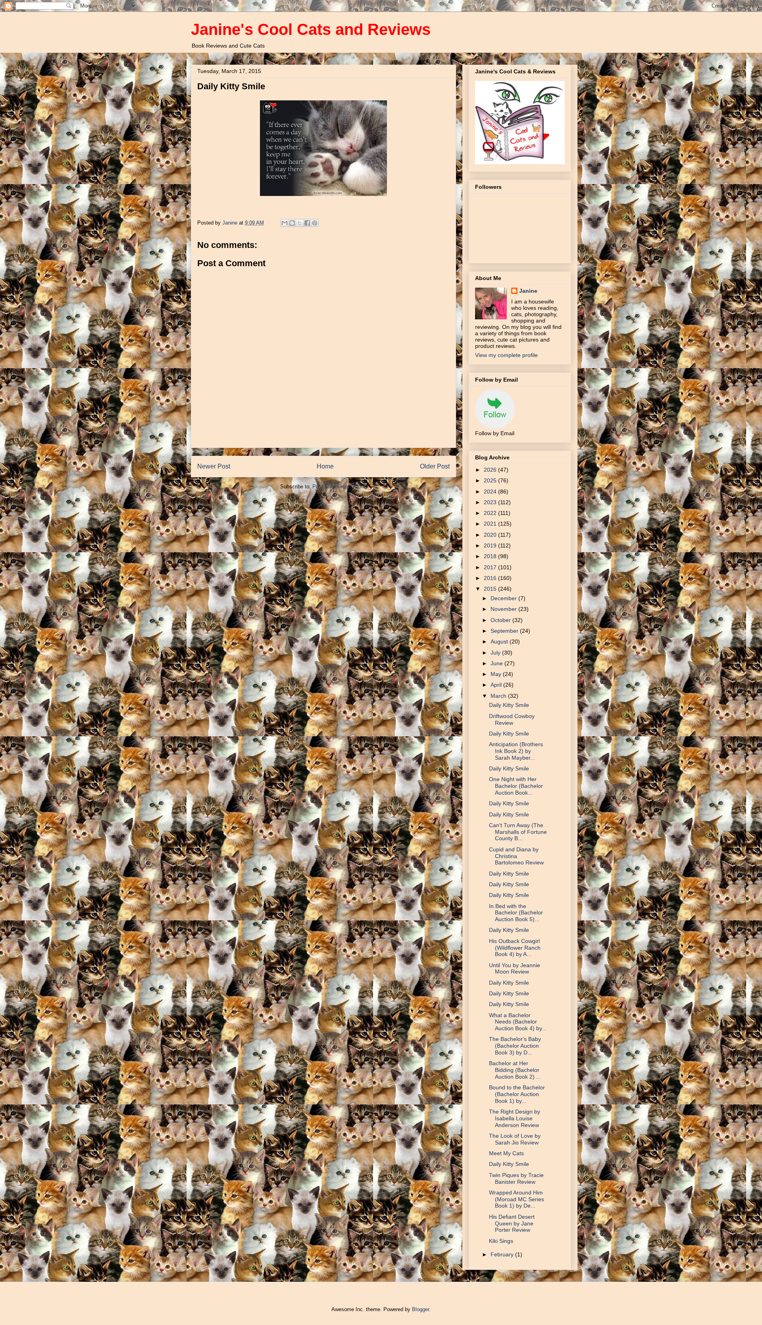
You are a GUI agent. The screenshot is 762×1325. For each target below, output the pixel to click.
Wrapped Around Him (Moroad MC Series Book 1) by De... (516, 1199)
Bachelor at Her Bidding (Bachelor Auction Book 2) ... (515, 1070)
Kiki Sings (501, 1241)
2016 (491, 578)
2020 (491, 535)
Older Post (435, 466)
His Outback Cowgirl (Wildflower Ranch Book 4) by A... (515, 948)
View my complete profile (506, 355)
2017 (491, 567)
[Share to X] (300, 223)
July (496, 652)
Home (325, 466)
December (504, 598)
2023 (491, 502)
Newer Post (213, 466)
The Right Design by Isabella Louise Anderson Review (514, 1118)
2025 (491, 480)
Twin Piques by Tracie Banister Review (516, 1178)
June (497, 663)
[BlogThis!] (292, 223)
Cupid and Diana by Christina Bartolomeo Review (516, 856)
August (500, 641)
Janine (528, 291)
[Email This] (285, 223)
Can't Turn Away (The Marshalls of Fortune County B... (518, 832)
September (505, 631)
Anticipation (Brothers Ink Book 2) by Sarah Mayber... (516, 751)
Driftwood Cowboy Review (512, 719)
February (503, 1254)
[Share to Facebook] (307, 223)
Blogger (420, 1309)
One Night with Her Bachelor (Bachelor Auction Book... (516, 786)
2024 (491, 491)
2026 (491, 470)
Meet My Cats (506, 1153)
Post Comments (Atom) (339, 487)
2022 (491, 513)
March (499, 696)
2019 (491, 545)
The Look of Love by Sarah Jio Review (515, 1139)
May (497, 674)
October (501, 620)
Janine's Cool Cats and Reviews (311, 29)
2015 (491, 589)
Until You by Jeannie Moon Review (514, 968)
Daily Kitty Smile (509, 705)
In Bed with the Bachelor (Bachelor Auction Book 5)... (516, 913)
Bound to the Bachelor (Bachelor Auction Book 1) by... (517, 1094)
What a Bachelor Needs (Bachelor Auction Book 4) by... (517, 1022)
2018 (491, 556)
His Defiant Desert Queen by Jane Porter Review (512, 1223)
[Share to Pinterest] (315, 223)
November (504, 609)
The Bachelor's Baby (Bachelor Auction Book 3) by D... (515, 1046)
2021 (491, 523)
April (497, 685)
